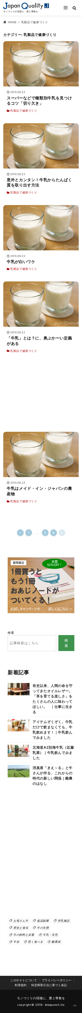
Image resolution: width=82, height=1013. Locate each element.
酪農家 (56, 941)
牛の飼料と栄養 (23, 934)
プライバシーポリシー (57, 980)
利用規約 (21, 985)
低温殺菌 (43, 920)
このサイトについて (23, 980)
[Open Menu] (65, 7)
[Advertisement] (41, 394)
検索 (11, 632)
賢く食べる (35, 941)
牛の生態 (43, 927)
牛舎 (16, 941)
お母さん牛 (20, 920)
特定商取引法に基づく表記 (49, 985)
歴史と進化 (20, 927)
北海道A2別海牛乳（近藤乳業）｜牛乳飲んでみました (53, 752)
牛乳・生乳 (50, 934)
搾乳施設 (64, 920)
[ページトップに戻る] (75, 1006)
